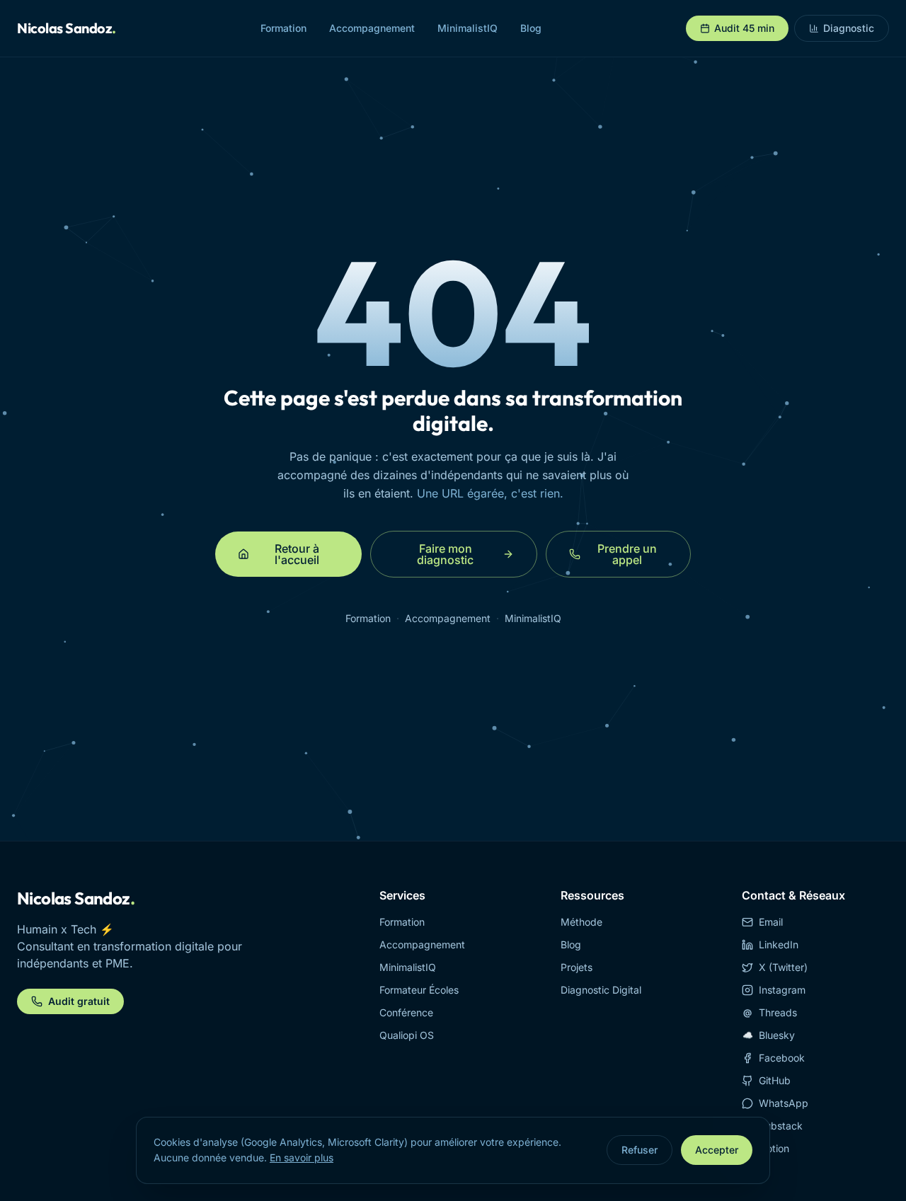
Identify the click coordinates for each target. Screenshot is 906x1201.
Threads (770, 1012)
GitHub (775, 1080)
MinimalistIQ (467, 28)
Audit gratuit (79, 1001)
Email (771, 922)
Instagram (782, 990)
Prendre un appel (627, 554)
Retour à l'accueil (297, 554)
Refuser (639, 1150)
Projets (576, 967)
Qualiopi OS (406, 1035)
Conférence (406, 1012)
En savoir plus (301, 1157)
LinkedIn (778, 944)
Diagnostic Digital (601, 990)
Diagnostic (848, 28)
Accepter (716, 1150)
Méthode (581, 922)
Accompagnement (372, 28)
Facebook (782, 1058)
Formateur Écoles (419, 990)
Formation (283, 28)
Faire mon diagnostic (445, 554)
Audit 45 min (744, 28)
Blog (530, 28)
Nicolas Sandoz (66, 28)
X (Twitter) (783, 967)
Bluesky (769, 1035)
